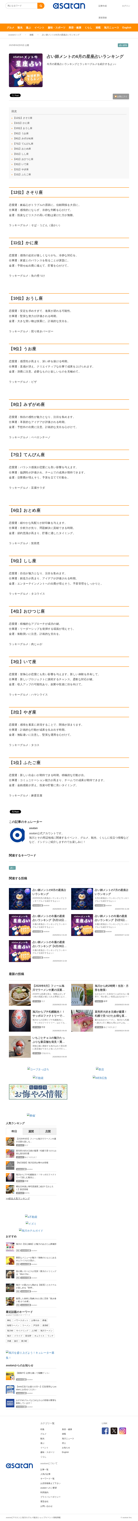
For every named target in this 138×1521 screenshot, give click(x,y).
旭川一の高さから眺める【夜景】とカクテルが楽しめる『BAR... (36, 1286)
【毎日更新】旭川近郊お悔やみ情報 (32, 1162)
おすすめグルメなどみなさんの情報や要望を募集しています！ (36, 1401)
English (126, 27)
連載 (98, 27)
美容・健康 (75, 27)
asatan (33, 828)
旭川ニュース (111, 27)
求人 (64, 1443)
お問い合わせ (46, 1506)
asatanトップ (14, 35)
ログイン (126, 6)
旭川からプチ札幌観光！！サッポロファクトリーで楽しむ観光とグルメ (48, 1015)
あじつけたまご (110, 1027)
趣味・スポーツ (56, 27)
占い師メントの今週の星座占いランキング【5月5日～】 (111, 920)
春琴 (105, 1001)
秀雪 (43, 1027)
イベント (39, 27)
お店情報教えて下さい (50, 1483)
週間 (31, 1131)
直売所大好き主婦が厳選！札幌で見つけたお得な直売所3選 (111, 1015)
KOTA (27, 1193)
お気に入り (122, 96)
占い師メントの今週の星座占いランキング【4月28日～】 (48, 946)
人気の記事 (45, 1474)
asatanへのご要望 (48, 1488)
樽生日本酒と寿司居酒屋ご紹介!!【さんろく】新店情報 (34, 1188)
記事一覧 (44, 1469)
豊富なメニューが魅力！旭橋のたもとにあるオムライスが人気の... (36, 1259)
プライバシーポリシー (50, 1497)
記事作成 (103, 6)
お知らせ (66, 1448)
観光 (20, 27)
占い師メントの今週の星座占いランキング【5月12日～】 (48, 920)
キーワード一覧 (47, 1478)
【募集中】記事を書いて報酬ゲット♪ (32, 1373)
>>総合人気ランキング (18, 1198)
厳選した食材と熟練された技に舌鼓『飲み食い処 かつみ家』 (36, 1300)
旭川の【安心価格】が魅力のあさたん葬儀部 (36, 1244)
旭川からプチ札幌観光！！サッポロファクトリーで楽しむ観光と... (36, 1176)
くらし (88, 27)
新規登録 (103, 17)
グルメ (10, 27)
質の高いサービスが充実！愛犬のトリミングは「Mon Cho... (36, 1272)
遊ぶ (28, 27)
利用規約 (44, 1492)
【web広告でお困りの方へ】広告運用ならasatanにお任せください (36, 1388)
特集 (42, 1429)
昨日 (14, 1131)
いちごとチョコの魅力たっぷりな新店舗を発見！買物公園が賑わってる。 (48, 1041)
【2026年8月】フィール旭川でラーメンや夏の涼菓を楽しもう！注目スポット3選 (49, 989)
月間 (48, 1131)
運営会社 (44, 1501)
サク (43, 1001)
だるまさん (46, 1053)
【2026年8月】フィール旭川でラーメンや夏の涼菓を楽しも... (36, 1140)
